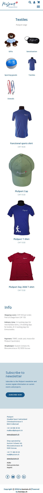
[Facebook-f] (7, 477)
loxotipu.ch (22, 492)
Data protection (13, 465)
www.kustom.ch (13, 459)
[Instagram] (18, 477)
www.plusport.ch (13, 434)
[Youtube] (13, 477)
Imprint (9, 467)
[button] (29, 2)
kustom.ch (26, 489)
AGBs (9, 463)
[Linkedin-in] (24, 477)
